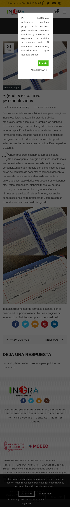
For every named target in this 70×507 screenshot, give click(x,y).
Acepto (43, 63)
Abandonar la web (39, 70)
